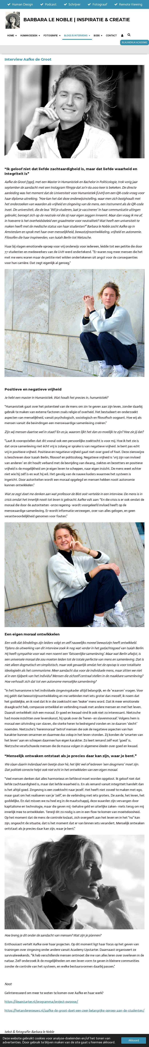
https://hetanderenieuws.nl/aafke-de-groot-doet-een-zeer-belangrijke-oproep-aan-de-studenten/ (74, 1011)
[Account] (122, 36)
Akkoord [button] (133, 1040)
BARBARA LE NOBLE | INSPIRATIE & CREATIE (76, 19)
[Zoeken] (129, 35)
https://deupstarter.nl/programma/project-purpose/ (41, 1002)
